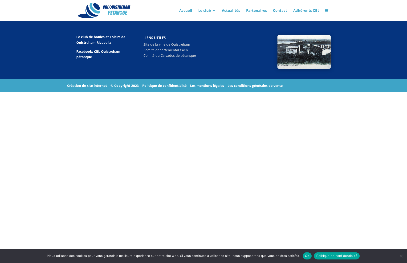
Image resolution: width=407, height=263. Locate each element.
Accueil (185, 11)
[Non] (401, 256)
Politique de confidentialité (336, 256)
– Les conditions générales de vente (253, 85)
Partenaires (256, 11)
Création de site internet (87, 85)
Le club (204, 11)
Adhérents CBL (306, 11)
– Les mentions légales (205, 85)
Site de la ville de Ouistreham (166, 44)
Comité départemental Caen (165, 50)
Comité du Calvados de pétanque (169, 55)
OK (307, 256)
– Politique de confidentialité (163, 85)
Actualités (231, 11)
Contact (280, 11)
